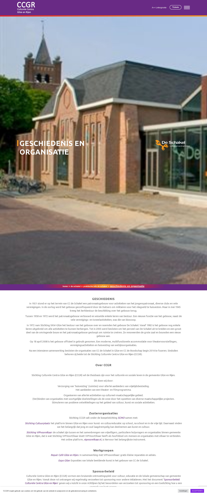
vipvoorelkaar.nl (92, 439)
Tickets (175, 7)
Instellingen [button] (183, 491)
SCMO (121, 417)
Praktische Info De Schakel (95, 286)
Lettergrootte (161, 8)
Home (65, 286)
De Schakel (75, 286)
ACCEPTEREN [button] (197, 491)
